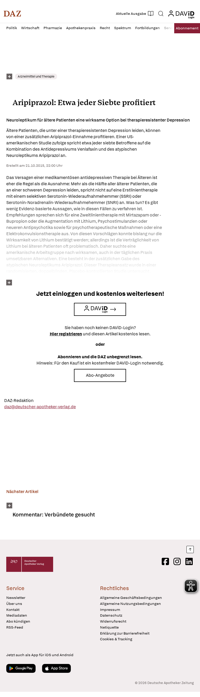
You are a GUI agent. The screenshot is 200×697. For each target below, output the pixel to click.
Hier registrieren (66, 334)
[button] (12, 13)
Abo (187, 28)
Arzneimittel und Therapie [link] (36, 76)
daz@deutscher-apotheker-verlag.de (40, 407)
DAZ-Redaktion (19, 400)
